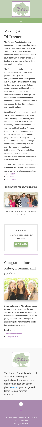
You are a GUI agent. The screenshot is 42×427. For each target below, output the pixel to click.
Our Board (10, 177)
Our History (10, 174)
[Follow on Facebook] (21, 404)
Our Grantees (11, 179)
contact (14, 387)
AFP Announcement (14, 334)
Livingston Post (12, 336)
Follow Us (22, 244)
